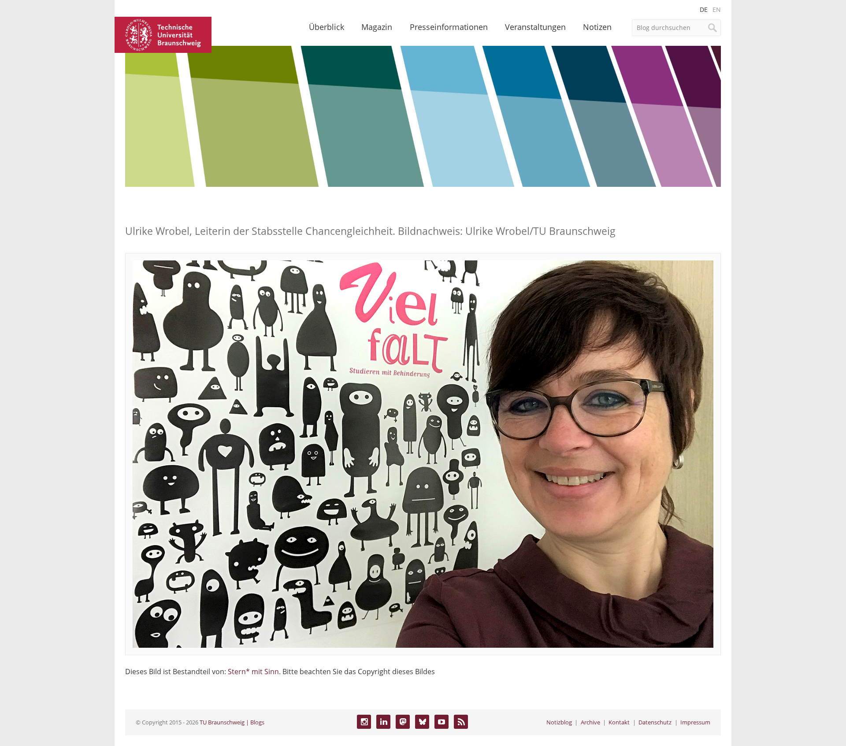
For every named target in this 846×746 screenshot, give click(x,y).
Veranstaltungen (535, 27)
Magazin (376, 27)
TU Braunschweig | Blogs (232, 722)
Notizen (597, 27)
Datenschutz (655, 722)
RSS (461, 722)
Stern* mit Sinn (253, 671)
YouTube (441, 722)
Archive (590, 722)
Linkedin (383, 722)
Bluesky (422, 722)
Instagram (364, 722)
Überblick (326, 27)
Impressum (695, 722)
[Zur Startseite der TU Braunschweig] (163, 34)
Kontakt (619, 722)
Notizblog (559, 722)
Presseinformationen (449, 27)
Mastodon (403, 722)
